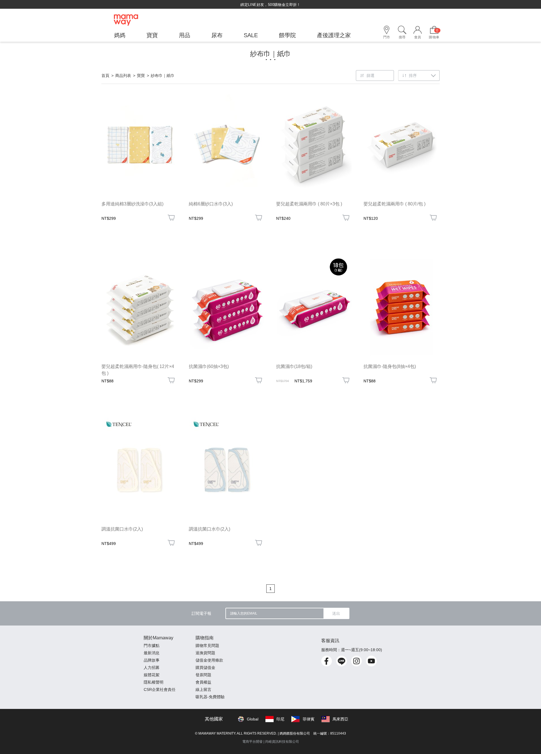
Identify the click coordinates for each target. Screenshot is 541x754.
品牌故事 (151, 660)
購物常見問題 (207, 645)
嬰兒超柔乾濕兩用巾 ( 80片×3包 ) (309, 203)
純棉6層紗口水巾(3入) (211, 203)
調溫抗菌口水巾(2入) (122, 529)
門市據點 (151, 645)
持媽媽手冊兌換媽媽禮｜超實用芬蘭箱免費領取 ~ (270, 5)
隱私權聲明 (153, 682)
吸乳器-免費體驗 (210, 697)
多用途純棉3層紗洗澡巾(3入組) (132, 203)
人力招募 (151, 667)
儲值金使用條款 (209, 660)
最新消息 (151, 653)
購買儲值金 (205, 667)
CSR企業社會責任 (160, 689)
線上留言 (203, 689)
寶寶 (141, 75)
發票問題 (203, 675)
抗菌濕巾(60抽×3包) (209, 366)
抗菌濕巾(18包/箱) (294, 366)
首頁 (105, 75)
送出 (336, 613)
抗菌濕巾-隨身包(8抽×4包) (389, 366)
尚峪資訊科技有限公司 (282, 742)
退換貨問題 (205, 653)
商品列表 (123, 75)
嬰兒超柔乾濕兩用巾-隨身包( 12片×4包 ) (137, 370)
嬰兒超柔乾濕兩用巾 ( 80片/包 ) (394, 203)
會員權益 (203, 682)
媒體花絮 (151, 675)
